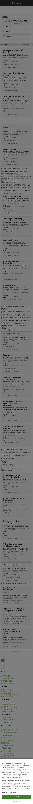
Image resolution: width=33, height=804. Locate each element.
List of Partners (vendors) (9, 792)
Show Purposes (16, 801)
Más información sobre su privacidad (14, 776)
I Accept (16, 796)
